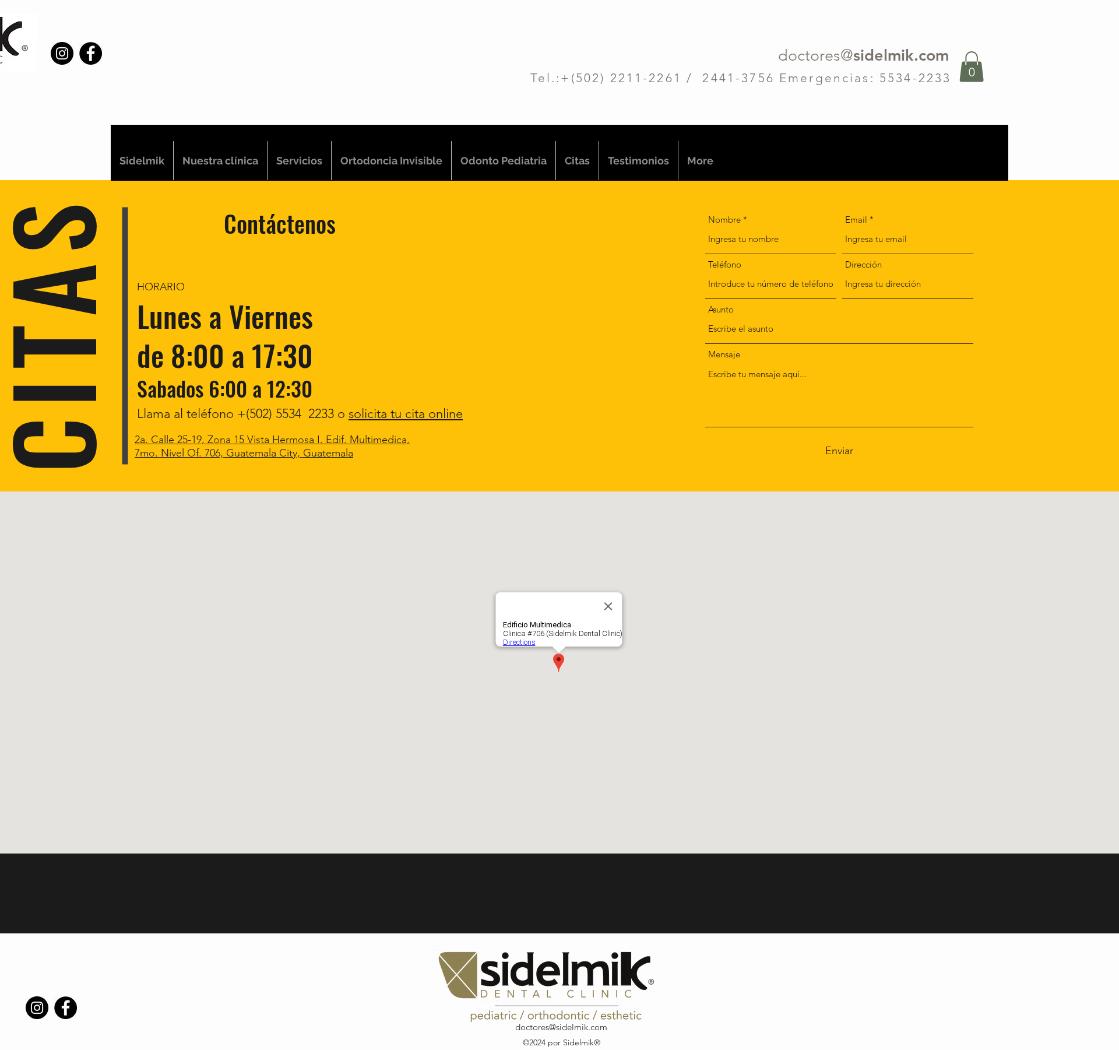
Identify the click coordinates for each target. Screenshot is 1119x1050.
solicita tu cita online (406, 414)
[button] (971, 66)
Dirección (863, 264)
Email (856, 219)
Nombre (724, 219)
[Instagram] (62, 53)
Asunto (721, 309)
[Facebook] (90, 53)
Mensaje (724, 354)
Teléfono (724, 264)
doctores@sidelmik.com (561, 1027)
